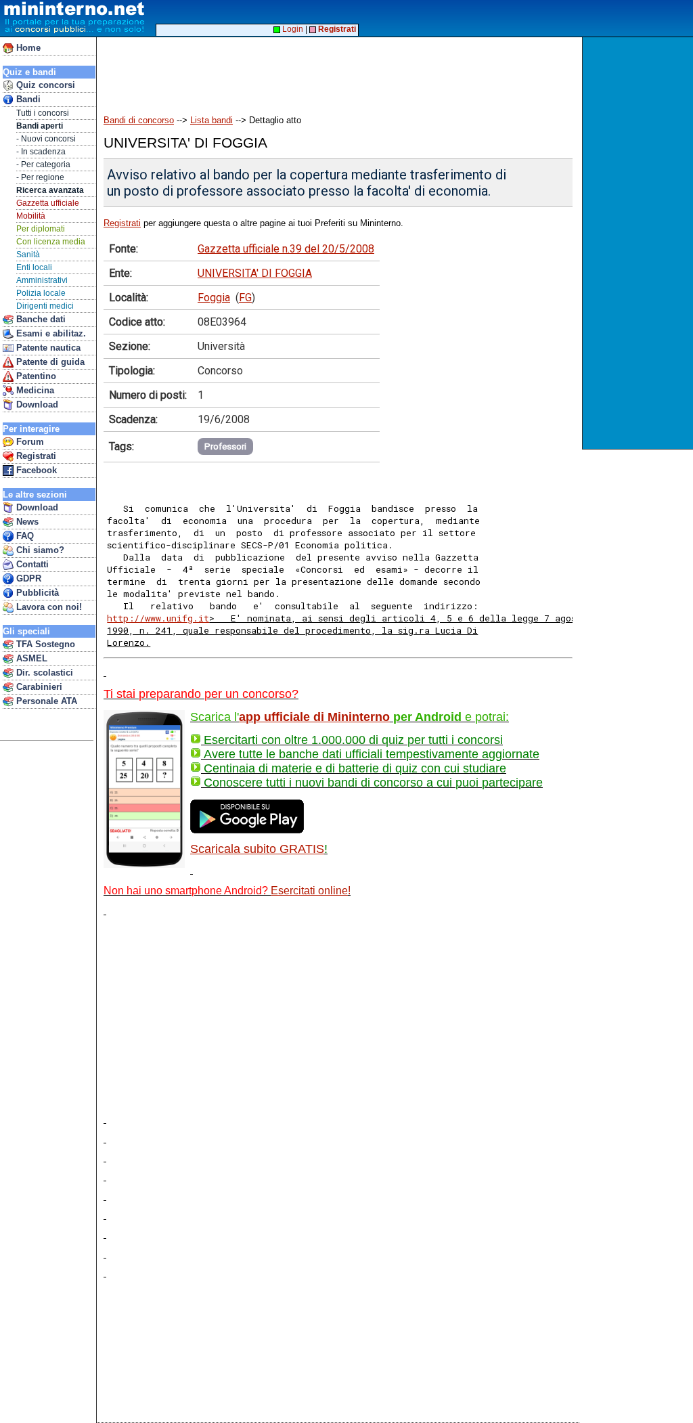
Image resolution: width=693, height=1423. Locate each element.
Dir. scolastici (43, 672)
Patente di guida (49, 362)
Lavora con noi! (48, 607)
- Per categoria (43, 164)
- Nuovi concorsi (46, 139)
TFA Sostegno (44, 644)
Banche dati (40, 319)
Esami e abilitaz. (50, 333)
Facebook (35, 470)
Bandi (27, 99)
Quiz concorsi (44, 85)
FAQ (24, 536)
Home (27, 48)
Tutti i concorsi (42, 113)
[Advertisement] (639, 243)
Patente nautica (47, 348)
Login (291, 29)
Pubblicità (36, 593)
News (26, 522)
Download (36, 404)
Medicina (34, 390)
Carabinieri (38, 687)
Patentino (35, 376)
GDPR (27, 578)
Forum (29, 442)
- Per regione (40, 177)
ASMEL (30, 658)
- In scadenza (41, 151)
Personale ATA (45, 701)
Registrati (35, 456)
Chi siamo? (39, 550)
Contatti (31, 564)
